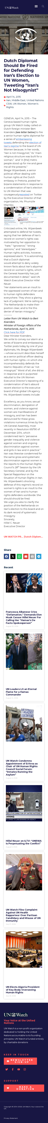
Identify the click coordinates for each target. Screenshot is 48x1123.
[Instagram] (25, 1069)
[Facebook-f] (12, 1069)
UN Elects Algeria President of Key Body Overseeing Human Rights (23, 990)
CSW (9, 103)
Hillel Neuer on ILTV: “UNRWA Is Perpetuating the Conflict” (24, 842)
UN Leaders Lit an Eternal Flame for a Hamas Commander (21, 692)
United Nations (35, 100)
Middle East (18, 100)
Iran (8, 100)
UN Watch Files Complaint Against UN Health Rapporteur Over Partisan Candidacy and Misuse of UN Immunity (23, 915)
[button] (36, 6)
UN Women (19, 103)
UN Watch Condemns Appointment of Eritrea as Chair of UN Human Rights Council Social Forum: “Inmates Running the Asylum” (22, 767)
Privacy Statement (11, 1118)
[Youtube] (19, 1069)
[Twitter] (6, 1069)
